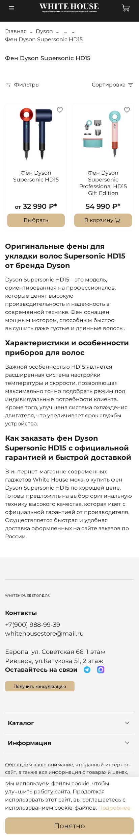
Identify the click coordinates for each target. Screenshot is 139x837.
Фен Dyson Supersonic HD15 (36, 176)
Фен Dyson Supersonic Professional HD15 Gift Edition (103, 183)
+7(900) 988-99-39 (32, 624)
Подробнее (114, 808)
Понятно (69, 826)
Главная (16, 31)
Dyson (44, 31)
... (65, 31)
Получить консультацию (39, 686)
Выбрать (36, 220)
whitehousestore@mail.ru (44, 633)
